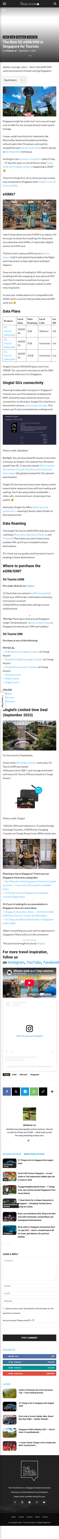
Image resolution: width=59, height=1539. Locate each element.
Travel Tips (32, 37)
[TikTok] (37, 1502)
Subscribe (50, 1373)
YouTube (33, 962)
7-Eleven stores (13, 674)
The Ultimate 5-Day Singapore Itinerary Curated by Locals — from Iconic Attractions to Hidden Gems (29, 885)
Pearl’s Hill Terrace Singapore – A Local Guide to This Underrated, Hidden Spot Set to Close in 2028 (36, 1176)
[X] (16, 1091)
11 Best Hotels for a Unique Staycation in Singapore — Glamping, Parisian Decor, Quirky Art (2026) (36, 1203)
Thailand (7, 538)
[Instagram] (29, 1141)
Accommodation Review (11, 1205)
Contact (30, 1517)
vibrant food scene (30, 147)
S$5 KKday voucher (26, 762)
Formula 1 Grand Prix (30, 159)
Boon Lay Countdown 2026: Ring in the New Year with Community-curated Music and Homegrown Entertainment (37, 1216)
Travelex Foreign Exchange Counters (24, 659)
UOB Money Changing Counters (22, 651)
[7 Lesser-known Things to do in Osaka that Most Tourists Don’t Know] (9, 1446)
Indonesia (30, 534)
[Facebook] (7, 1091)
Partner (21, 1517)
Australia (19, 534)
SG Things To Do (8, 1165)
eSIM (14, 1074)
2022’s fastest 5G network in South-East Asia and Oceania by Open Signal (28, 469)
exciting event (13, 151)
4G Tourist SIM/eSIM (9, 331)
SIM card (23, 1074)
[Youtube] (44, 1502)
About (13, 1517)
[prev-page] (4, 1244)
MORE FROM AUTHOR (34, 1154)
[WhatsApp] (34, 1091)
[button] (4, 3)
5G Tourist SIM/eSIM (9, 343)
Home (3, 10)
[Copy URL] (43, 1091)
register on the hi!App (38, 622)
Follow (51, 1362)
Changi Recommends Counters (21, 666)
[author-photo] (29, 1120)
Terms (37, 1517)
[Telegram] (25, 1091)
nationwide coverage (36, 405)
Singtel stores (12, 682)
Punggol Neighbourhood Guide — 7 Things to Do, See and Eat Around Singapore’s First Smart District (36, 1190)
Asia (12, 37)
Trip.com (9, 697)
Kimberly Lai (11, 51)
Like (52, 1356)
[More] (52, 1091)
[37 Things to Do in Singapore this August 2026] (9, 1406)
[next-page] (9, 1244)
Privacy (45, 1517)
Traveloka (10, 701)
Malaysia (42, 534)
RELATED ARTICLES (12, 1154)
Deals (6, 37)
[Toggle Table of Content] (21, 80)
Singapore (21, 37)
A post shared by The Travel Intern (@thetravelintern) (29, 1066)
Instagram (16, 962)
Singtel (30, 585)
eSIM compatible (41, 593)
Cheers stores (12, 678)
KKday (8, 693)
